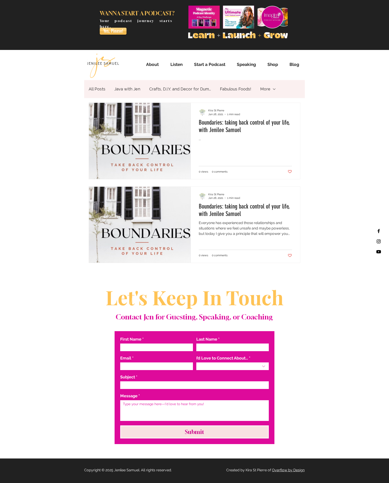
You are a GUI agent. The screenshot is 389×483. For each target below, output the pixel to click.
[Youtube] (378, 251)
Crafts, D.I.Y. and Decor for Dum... (180, 89)
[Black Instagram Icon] (378, 241)
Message (130, 395)
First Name (132, 339)
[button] (176, 64)
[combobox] (232, 366)
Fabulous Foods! (235, 89)
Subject (128, 377)
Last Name (207, 339)
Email (126, 358)
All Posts (97, 89)
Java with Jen (127, 89)
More (265, 89)
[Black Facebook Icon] (378, 231)
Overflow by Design (288, 470)
